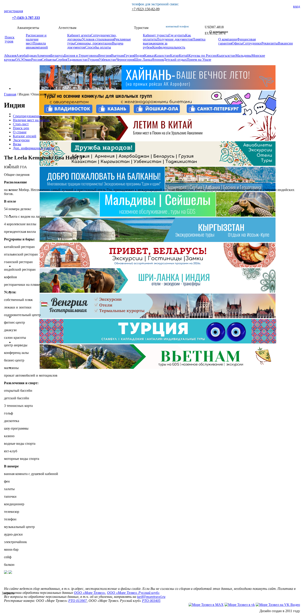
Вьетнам (117, 55)
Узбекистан (107, 59)
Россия (36, 59)
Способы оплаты (98, 47)
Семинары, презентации (93, 43)
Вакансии (285, 43)
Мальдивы (243, 55)
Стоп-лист (21, 124)
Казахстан (162, 55)
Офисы (237, 43)
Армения (44, 55)
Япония (158, 59)
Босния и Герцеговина (81, 55)
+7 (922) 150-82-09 (146, 9)
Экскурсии (21, 140)
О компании (227, 39)
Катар (174, 55)
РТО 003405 (151, 601)
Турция (93, 59)
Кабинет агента (79, 35)
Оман (27, 59)
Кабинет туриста (155, 35)
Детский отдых (175, 59)
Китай (183, 55)
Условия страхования (98, 39)
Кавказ (149, 55)
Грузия (129, 55)
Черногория (125, 59)
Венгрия (104, 55)
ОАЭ (19, 59)
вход (296, 6)
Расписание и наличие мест (36, 39)
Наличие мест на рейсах (31, 120)
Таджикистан (77, 59)
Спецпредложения (27, 116)
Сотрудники (252, 43)
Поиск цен (21, 128)
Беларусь (57, 55)
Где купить (176, 35)
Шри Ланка (143, 59)
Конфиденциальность (168, 47)
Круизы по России (202, 55)
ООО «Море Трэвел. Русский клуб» (133, 593)
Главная (10, 94)
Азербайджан (26, 55)
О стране (19, 132)
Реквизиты (269, 43)
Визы (17, 144)
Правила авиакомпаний (37, 45)
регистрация (13, 11)
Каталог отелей (24, 136)
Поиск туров (9, 39)
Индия (139, 55)
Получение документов (175, 39)
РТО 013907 (77, 601)
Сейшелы (49, 59)
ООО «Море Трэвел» (89, 593)
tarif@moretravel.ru (151, 597)
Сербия (61, 59)
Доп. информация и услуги (33, 148)
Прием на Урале (199, 59)
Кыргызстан (226, 55)
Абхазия (10, 55)
